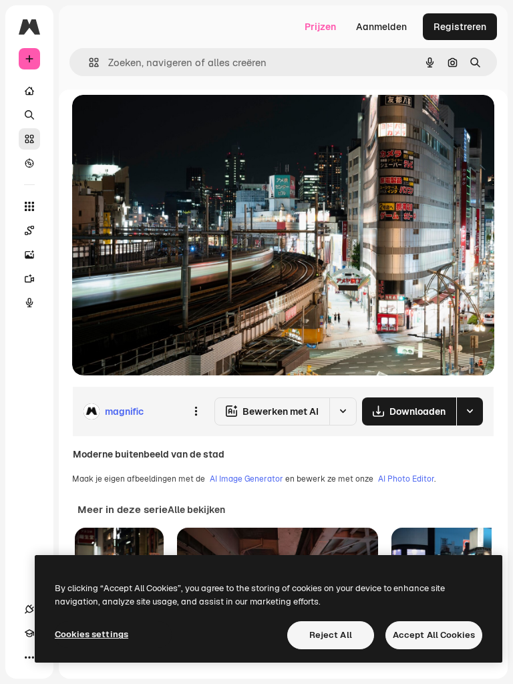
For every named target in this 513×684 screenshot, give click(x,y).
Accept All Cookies (434, 635)
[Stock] (29, 139)
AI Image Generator (246, 479)
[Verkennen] (29, 163)
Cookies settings (91, 634)
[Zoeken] (29, 115)
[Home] (29, 91)
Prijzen (320, 27)
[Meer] (29, 657)
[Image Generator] (29, 254)
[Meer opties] (195, 411)
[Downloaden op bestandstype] (469, 411)
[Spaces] (29, 230)
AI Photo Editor (406, 479)
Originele (160, 120)
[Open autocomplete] (88, 62)
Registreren (460, 27)
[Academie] (29, 633)
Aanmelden (381, 27)
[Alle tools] (29, 206)
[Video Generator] (29, 278)
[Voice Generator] (29, 302)
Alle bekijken (196, 510)
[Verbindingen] (29, 609)
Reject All (330, 635)
